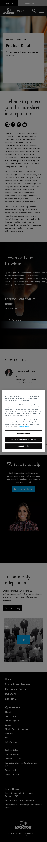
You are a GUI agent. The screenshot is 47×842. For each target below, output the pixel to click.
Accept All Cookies (23, 446)
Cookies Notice (24, 426)
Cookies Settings (23, 433)
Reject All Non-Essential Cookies (23, 440)
